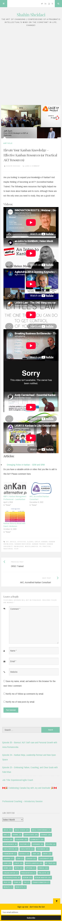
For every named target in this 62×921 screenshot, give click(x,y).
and (7, 835)
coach (8, 840)
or (40, 546)
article (13, 542)
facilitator (27, 849)
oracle (43, 868)
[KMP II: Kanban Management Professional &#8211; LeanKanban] (15, 488)
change (46, 835)
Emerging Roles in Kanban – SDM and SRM (26, 464)
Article (8, 143)
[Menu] (3, 3)
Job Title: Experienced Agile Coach (17, 780)
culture (25, 844)
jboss (47, 854)
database (38, 844)
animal (17, 835)
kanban (44, 542)
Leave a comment (32, 166)
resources (8, 549)
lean (7, 863)
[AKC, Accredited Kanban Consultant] (41, 488)
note (19, 868)
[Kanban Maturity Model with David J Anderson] (15, 515)
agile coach (22, 830)
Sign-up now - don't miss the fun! (31, 906)
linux (18, 863)
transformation (40, 882)
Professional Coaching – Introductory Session (22, 801)
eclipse (50, 844)
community (37, 840)
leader (31, 859)
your (16, 549)
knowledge (19, 546)
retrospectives (12, 878)
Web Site (21, 887)
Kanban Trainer (39, 544)
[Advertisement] (31, 65)
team (17, 882)
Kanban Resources (23, 544)
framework (10, 854)
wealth (8, 887)
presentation (28, 873)
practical (47, 546)
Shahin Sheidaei (31, 14)
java (36, 854)
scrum (27, 878)
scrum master (43, 878)
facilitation (11, 849)
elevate (30, 542)
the (26, 882)
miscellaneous (31, 546)
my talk (50, 863)
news (8, 868)
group (37, 542)
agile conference (41, 830)
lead (20, 859)
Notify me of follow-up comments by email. (25, 693)
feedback (43, 849)
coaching (21, 840)
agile (8, 830)
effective (21, 542)
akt (7, 542)
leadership (45, 859)
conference (10, 844)
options (30, 868)
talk (7, 882)
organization (11, 873)
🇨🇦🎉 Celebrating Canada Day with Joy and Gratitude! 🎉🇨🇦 (29, 787)
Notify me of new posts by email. (20, 701)
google (24, 854)
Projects (43, 873)
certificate (31, 835)
